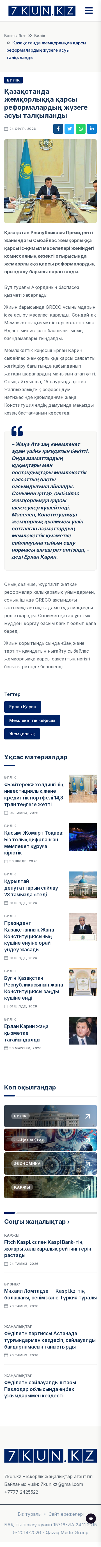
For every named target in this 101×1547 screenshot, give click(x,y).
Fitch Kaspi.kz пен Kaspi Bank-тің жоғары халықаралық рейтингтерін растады (47, 1248)
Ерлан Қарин (22, 706)
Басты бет (15, 35)
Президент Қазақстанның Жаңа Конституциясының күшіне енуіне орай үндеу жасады (29, 936)
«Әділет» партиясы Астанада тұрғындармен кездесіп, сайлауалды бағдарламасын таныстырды (50, 1340)
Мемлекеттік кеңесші (32, 720)
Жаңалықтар (18, 1326)
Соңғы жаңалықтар (35, 1221)
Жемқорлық (22, 733)
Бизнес (12, 1284)
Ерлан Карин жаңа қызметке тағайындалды (26, 1033)
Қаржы (11, 1235)
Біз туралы (30, 1514)
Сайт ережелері (66, 1514)
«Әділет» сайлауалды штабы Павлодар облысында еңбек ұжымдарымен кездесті (40, 1389)
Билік (39, 35)
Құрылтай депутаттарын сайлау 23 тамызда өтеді (31, 887)
